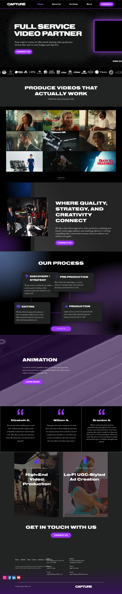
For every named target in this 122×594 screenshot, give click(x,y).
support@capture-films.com (54, 574)
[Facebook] (9, 577)
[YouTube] (18, 577)
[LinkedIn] (14, 577)
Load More (61, 178)
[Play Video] (24, 120)
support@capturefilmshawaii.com (79, 574)
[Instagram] (4, 577)
